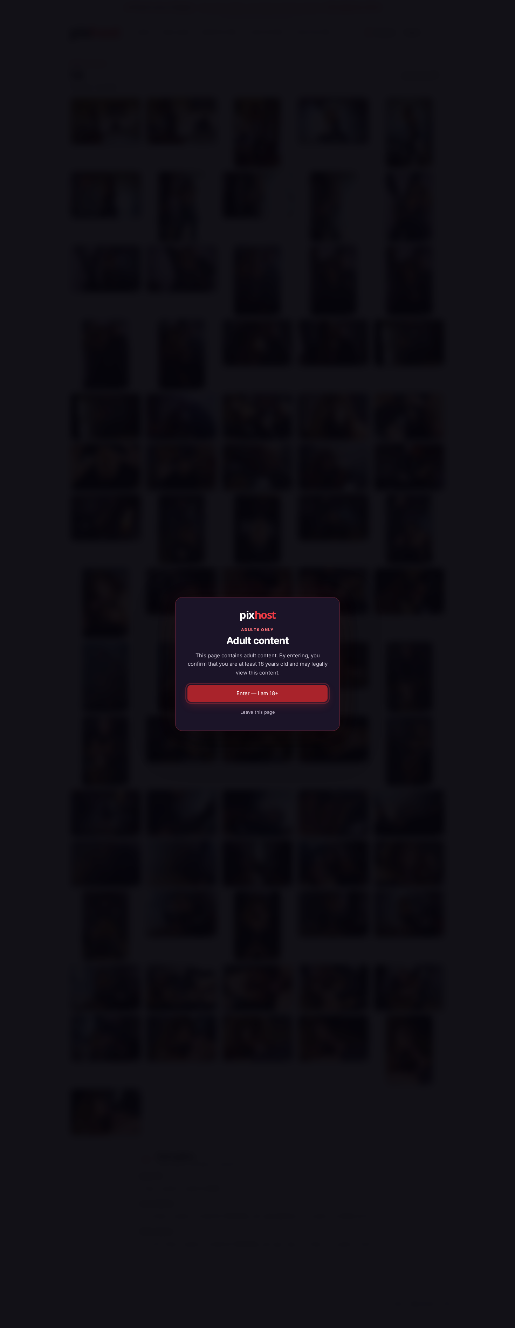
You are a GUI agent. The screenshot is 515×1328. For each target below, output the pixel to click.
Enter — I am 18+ (257, 693)
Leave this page (257, 712)
